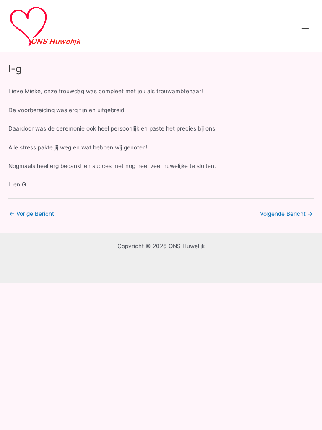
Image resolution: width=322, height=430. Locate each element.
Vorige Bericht (31, 213)
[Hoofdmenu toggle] (305, 26)
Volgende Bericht (286, 213)
